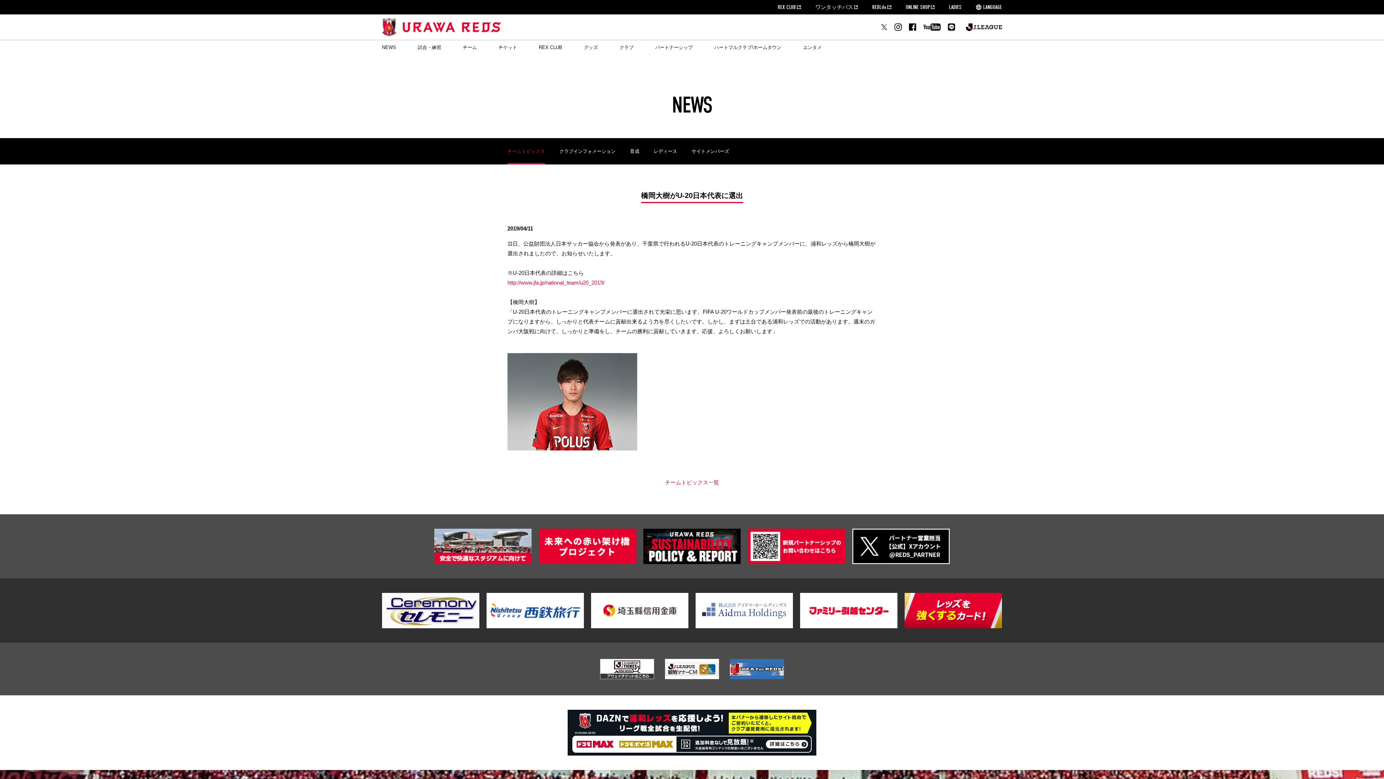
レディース (665, 151)
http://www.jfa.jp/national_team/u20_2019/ (555, 283)
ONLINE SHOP (918, 7)
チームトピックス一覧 (692, 482)
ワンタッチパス (834, 7)
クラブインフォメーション (587, 151)
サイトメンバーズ (710, 151)
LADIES (955, 7)
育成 (634, 151)
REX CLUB (787, 7)
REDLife (879, 7)
